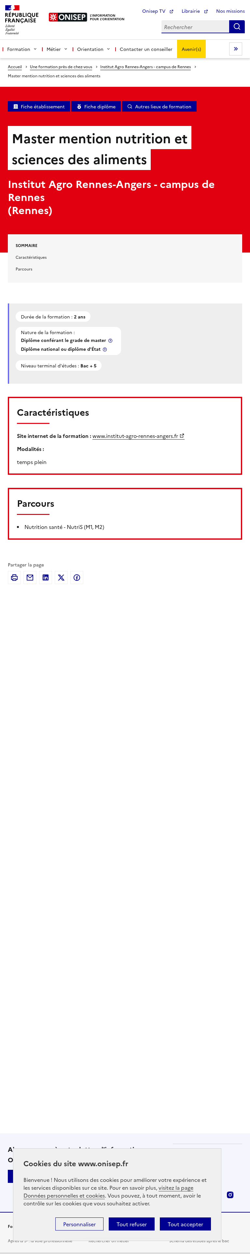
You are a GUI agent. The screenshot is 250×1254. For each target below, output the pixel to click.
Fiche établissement (43, 106)
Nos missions (230, 11)
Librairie (191, 11)
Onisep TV (154, 11)
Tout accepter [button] (185, 1224)
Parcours (24, 268)
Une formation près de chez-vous (61, 66)
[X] (61, 577)
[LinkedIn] (45, 577)
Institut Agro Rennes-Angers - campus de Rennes (145, 66)
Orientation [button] (90, 49)
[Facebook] (76, 577)
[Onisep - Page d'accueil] (68, 17)
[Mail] (29, 577)
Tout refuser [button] (132, 1224)
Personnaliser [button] (79, 1224)
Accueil (15, 66)
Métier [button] (54, 49)
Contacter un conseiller (146, 49)
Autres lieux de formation (163, 106)
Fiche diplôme (100, 106)
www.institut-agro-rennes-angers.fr (135, 435)
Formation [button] (18, 49)
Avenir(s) (191, 49)
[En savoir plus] (111, 340)
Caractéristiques (31, 257)
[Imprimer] (14, 577)
